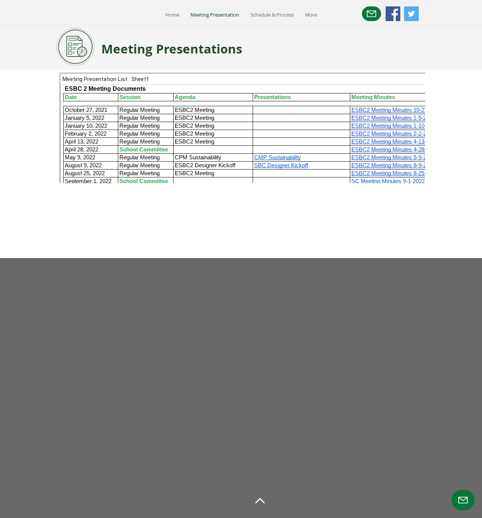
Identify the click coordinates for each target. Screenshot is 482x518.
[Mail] (371, 13)
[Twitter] (411, 13)
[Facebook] (393, 13)
